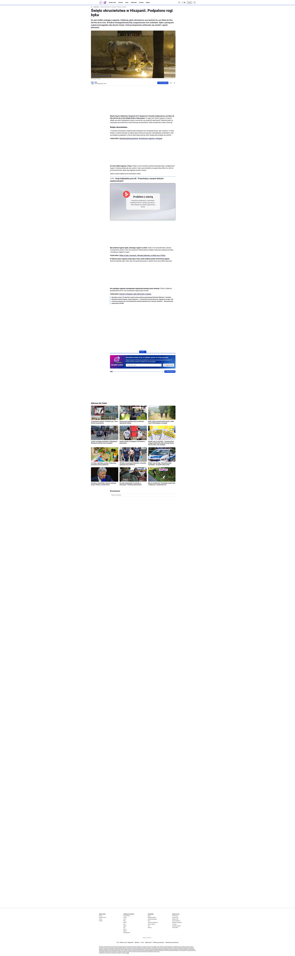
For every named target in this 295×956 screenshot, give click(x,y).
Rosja (124, 920)
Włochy (124, 922)
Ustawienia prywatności (171, 942)
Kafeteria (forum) (102, 917)
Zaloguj (189, 2)
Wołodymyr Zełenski (176, 925)
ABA (96, 82)
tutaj (128, 952)
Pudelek (100, 920)
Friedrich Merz (175, 927)
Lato (149, 925)
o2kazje (120, 2)
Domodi (100, 915)
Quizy (126, 2)
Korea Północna (126, 915)
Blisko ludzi (112, 2)
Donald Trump (175, 917)
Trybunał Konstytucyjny (153, 922)
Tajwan (124, 925)
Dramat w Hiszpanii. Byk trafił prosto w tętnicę (135, 294)
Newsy (149, 915)
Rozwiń (142, 351)
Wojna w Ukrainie (151, 924)
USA (124, 927)
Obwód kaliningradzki (152, 919)
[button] (183, 2)
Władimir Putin (175, 919)
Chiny (149, 920)
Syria (124, 924)
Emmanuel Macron (176, 920)
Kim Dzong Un (175, 915)
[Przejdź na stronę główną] (100, 3)
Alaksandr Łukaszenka (177, 922)
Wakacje (149, 927)
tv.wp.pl (100, 919)
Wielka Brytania (126, 932)
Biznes (148, 2)
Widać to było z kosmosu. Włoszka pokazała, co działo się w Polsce (142, 255)
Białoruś (125, 930)
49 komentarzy (163, 83)
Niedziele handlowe (152, 917)
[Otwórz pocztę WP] (179, 2)
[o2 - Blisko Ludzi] (106, 2)
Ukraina (125, 917)
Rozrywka (134, 2)
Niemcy (125, 929)
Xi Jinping (174, 924)
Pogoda (141, 2)
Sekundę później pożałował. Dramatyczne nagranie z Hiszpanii (140, 138)
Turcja (124, 919)
